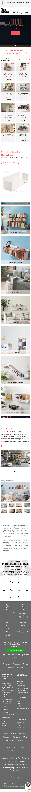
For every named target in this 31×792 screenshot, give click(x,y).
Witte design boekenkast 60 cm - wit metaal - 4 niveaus (8, 135)
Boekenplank (15, 232)
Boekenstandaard (21, 690)
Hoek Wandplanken (21, 694)
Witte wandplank (21, 681)
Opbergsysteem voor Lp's (15, 412)
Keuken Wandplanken (7, 692)
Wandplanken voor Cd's (15, 262)
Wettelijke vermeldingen (15, 781)
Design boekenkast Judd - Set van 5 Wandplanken (7, 115)
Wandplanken (7, 677)
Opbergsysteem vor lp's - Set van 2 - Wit (23, 115)
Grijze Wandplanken (21, 683)
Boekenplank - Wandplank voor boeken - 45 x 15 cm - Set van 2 (8, 74)
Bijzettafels (15, 292)
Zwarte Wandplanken (22, 688)
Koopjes (19, 708)
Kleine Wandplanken (6, 689)
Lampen (19, 703)
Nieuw (18, 706)
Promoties (19, 710)
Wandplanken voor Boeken (15, 382)
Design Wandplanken (7, 683)
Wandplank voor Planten (22, 692)
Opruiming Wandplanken (23, 712)
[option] (15, 31)
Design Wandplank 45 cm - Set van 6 (23, 94)
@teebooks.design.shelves (16, 567)
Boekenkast (15, 352)
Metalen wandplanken (7, 704)
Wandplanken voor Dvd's (8, 694)
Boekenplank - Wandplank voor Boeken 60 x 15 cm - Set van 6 (8, 94)
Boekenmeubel (5, 716)
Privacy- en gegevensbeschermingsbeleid (15, 779)
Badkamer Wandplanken (7, 690)
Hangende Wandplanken (23, 695)
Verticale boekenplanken (7, 703)
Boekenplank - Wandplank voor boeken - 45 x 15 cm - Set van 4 (23, 135)
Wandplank (15, 322)
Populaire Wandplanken (22, 678)
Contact (15, 783)
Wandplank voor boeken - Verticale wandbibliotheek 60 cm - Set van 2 (23, 74)
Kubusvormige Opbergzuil (8, 718)
